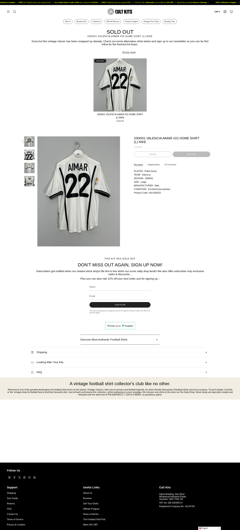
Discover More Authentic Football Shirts (103, 339)
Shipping (42, 352)
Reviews (87, 498)
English (204, 528)
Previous (37, 191)
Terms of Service (15, 519)
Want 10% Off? (90, 524)
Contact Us (12, 514)
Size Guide (12, 498)
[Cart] (231, 11)
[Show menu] (8, 11)
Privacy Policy (134, 311)
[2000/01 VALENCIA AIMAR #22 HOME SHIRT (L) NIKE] (120, 85)
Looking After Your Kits (50, 362)
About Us (87, 493)
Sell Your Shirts (90, 503)
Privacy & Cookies (16, 524)
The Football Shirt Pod (94, 519)
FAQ (39, 372)
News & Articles (91, 514)
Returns (11, 503)
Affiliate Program (91, 509)
